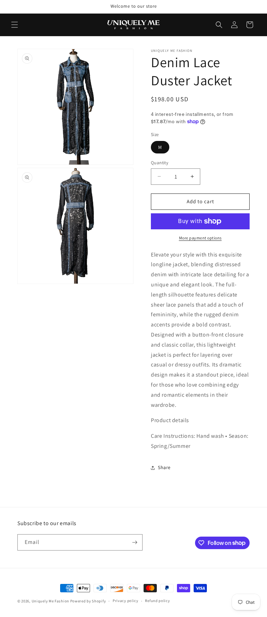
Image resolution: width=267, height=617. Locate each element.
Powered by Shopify (88, 601)
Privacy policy (125, 600)
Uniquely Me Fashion (50, 601)
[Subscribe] (134, 542)
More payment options (200, 237)
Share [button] (164, 467)
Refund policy (157, 600)
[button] (14, 24)
